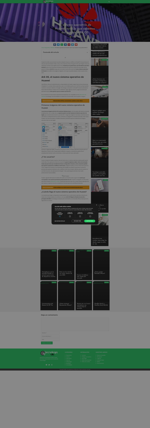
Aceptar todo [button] (89, 221)
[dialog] (75, 214)
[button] (60, 221)
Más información (88, 209)
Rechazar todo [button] (77, 221)
